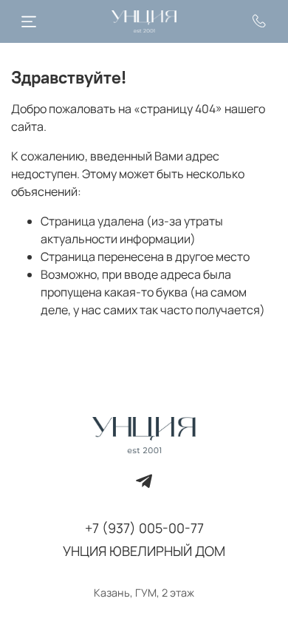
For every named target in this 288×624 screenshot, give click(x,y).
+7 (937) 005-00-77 (144, 528)
